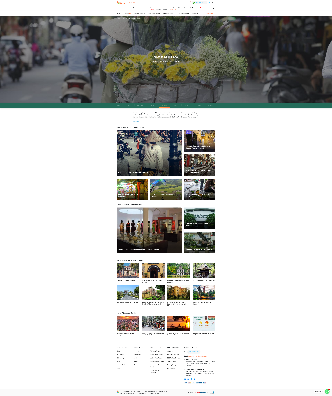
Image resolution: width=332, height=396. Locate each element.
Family (135, 358)
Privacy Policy (171, 365)
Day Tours (140, 105)
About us (170, 351)
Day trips (136, 351)
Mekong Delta (121, 365)
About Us (195, 14)
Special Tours (138, 14)
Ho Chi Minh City (122, 354)
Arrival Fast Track (156, 358)
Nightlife (186, 105)
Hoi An (119, 361)
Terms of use (171, 361)
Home (118, 14)
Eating (175, 105)
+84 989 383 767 (172, 9)
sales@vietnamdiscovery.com (197, 356)
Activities (198, 105)
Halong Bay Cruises (156, 354)
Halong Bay (120, 358)
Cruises (126, 14)
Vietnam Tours (155, 351)
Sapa (118, 368)
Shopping (210, 105)
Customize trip (208, 14)
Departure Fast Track (157, 361)
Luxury (136, 361)
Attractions (164, 105)
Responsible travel (173, 354)
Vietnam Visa (183, 14)
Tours (128, 105)
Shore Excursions (139, 365)
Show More (136, 121)
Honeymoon (137, 354)
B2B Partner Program (174, 358)
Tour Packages (153, 14)
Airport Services (168, 14)
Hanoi (123, 18)
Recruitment (171, 368)
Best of (152, 105)
